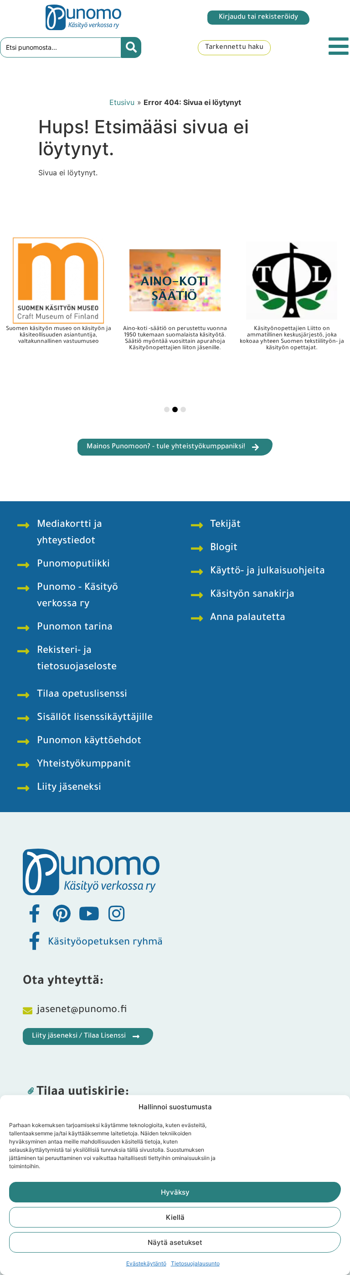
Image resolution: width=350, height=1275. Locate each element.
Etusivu (121, 102)
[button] (167, 409)
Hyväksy (175, 1192)
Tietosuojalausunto (195, 1263)
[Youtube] (89, 913)
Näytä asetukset (175, 1242)
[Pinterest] (61, 913)
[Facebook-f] (34, 913)
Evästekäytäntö (146, 1263)
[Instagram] (116, 913)
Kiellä (175, 1217)
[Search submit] (131, 47)
